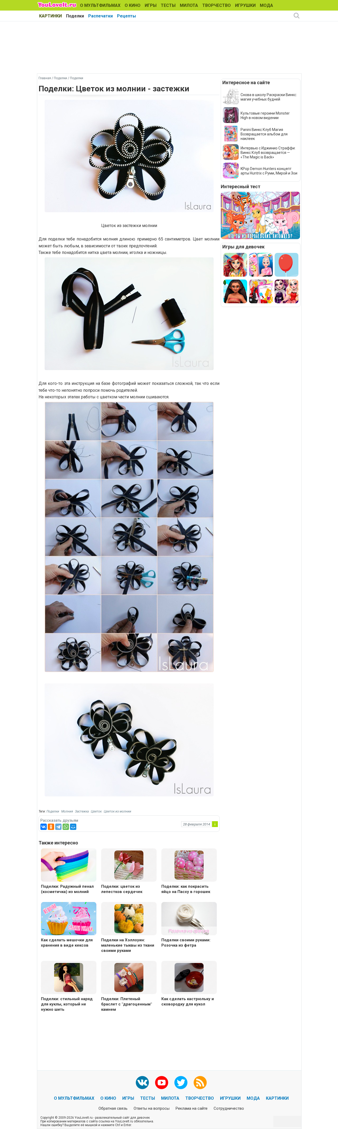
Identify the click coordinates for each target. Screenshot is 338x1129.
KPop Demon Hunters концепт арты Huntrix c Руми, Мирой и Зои (269, 171)
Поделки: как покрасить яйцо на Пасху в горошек (185, 889)
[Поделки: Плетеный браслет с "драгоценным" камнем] (129, 977)
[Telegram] (58, 827)
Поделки (75, 15)
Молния (67, 811)
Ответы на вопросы (152, 1108)
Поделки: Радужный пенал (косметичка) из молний (67, 889)
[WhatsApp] (66, 827)
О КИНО (132, 5)
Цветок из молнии (117, 811)
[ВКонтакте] (43, 827)
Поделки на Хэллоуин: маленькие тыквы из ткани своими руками (127, 945)
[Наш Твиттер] (180, 1082)
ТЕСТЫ (168, 5)
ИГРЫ (151, 5)
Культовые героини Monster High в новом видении (265, 115)
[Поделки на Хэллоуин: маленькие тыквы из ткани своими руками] (129, 918)
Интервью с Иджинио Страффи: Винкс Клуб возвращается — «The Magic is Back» (268, 152)
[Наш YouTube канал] (161, 1082)
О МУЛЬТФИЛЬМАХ (100, 5)
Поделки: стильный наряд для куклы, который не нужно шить (67, 1004)
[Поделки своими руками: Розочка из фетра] (189, 919)
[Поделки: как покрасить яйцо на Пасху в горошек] (189, 864)
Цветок (96, 811)
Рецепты (126, 15)
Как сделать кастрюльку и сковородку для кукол (187, 1001)
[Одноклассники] (51, 827)
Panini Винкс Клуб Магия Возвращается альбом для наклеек (264, 134)
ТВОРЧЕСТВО (216, 5)
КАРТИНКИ (50, 15)
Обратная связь (113, 1108)
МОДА (266, 5)
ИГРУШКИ (245, 5)
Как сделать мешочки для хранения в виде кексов (67, 943)
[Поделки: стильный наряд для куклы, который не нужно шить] (68, 977)
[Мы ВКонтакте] (142, 1082)
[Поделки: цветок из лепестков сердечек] (129, 864)
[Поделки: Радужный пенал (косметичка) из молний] (68, 865)
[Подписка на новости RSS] (200, 1082)
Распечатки (100, 15)
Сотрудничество (229, 1108)
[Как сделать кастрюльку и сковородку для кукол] (189, 977)
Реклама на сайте (192, 1108)
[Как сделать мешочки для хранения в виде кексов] (68, 919)
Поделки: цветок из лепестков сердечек (121, 889)
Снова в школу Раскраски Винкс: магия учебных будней (269, 97)
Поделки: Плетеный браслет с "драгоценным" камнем (126, 1004)
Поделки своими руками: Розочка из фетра (185, 943)
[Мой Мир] (73, 827)
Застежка (82, 811)
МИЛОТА (189, 5)
